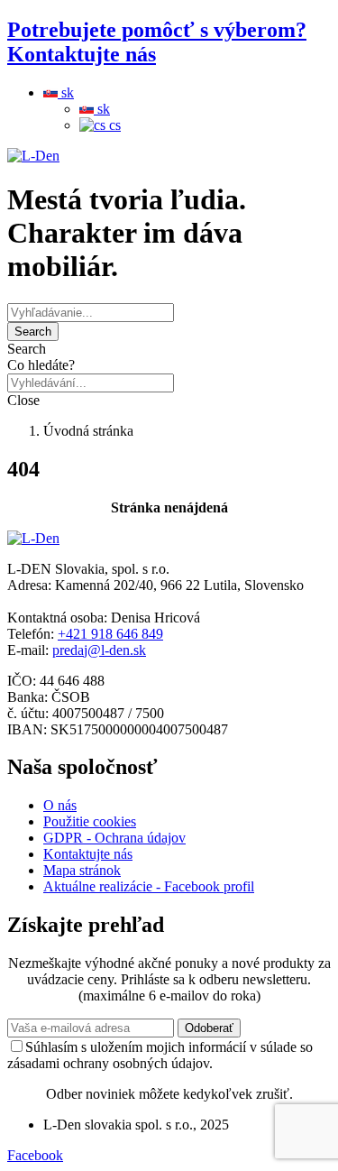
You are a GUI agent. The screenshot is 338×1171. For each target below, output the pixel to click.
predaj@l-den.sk (99, 650)
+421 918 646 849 (110, 633)
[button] (169, 349)
